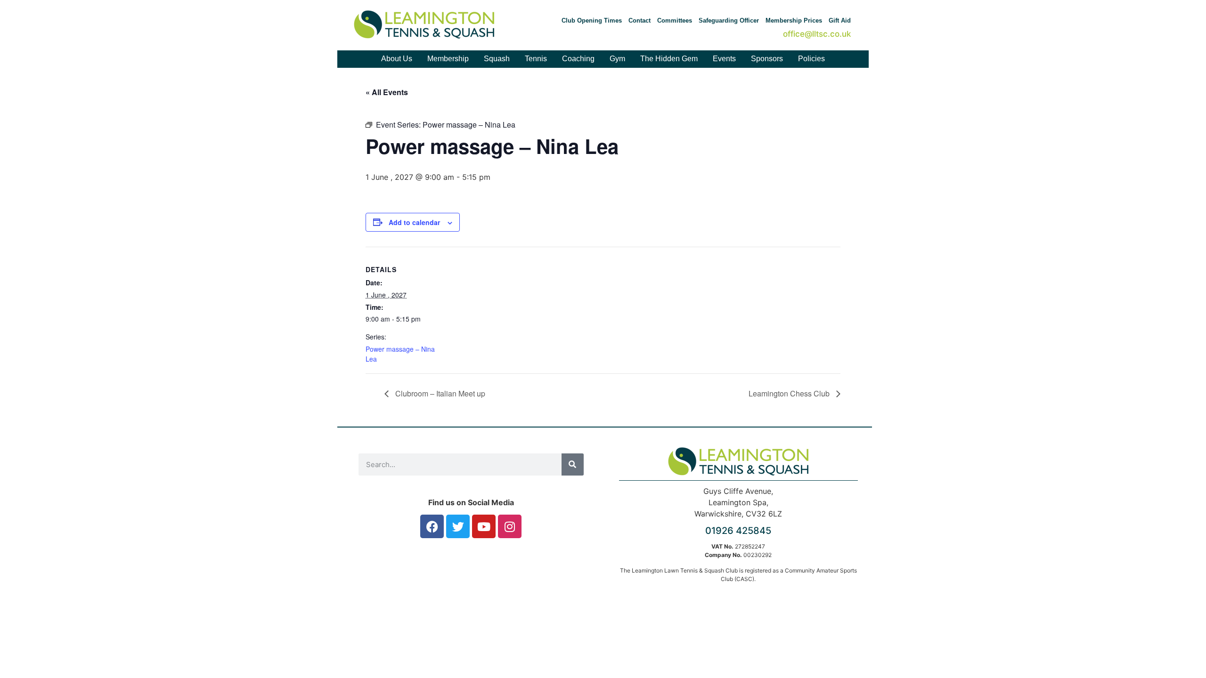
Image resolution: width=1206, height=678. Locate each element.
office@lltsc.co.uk (817, 34)
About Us (396, 59)
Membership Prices (794, 20)
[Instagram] (510, 526)
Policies (811, 59)
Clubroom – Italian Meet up (439, 393)
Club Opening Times (592, 20)
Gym (617, 59)
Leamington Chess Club (790, 393)
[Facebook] (432, 526)
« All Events (387, 92)
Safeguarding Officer (729, 20)
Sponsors (767, 59)
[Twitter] (458, 526)
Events (724, 59)
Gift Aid (840, 20)
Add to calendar (414, 222)
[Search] (573, 464)
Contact (639, 20)
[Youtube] (484, 526)
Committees (674, 20)
